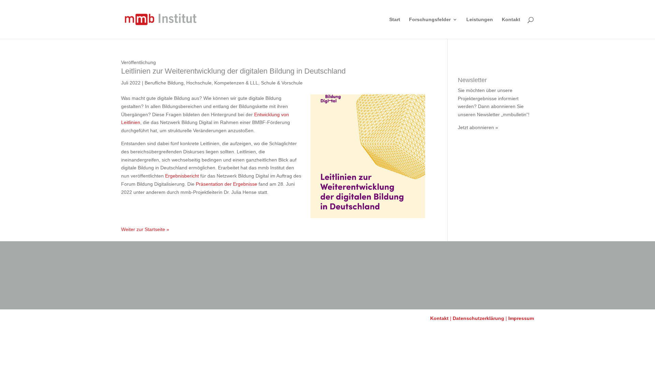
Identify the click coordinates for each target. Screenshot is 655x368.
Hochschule (199, 83)
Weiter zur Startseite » (145, 229)
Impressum (521, 318)
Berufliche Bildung (164, 83)
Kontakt (511, 19)
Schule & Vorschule (282, 83)
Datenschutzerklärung (478, 318)
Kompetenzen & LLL (236, 83)
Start (394, 19)
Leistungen (479, 19)
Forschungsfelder (430, 19)
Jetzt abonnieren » (478, 127)
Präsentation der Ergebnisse (226, 184)
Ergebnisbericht (182, 176)
